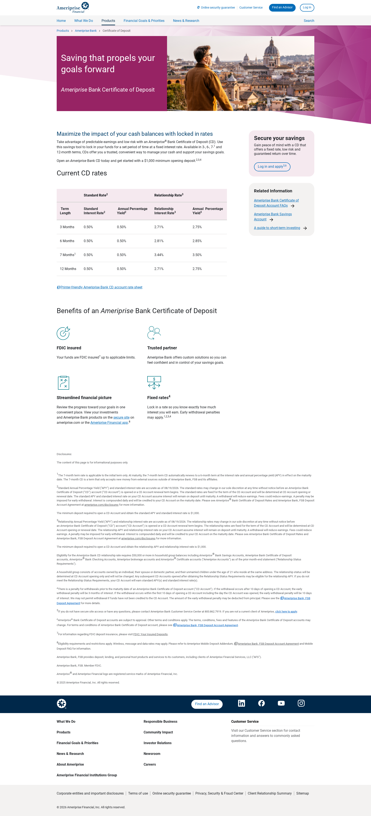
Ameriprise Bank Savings (273, 217)
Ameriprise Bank (86, 30)
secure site (121, 417)
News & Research (70, 754)
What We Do (66, 721)
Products (63, 30)
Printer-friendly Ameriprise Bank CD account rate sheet (101, 287)
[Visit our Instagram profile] (301, 704)
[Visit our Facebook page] (261, 704)
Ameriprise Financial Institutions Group (87, 775)
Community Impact (158, 732)
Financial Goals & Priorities (77, 743)
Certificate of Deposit (117, 30)
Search (309, 21)
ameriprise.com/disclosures (101, 504)
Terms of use (138, 793)
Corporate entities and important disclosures (90, 793)
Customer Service (251, 7)
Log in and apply (272, 166)
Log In (307, 7)
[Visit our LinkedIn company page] (241, 704)
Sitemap (302, 793)
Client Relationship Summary (270, 793)
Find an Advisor (282, 7)
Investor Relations (158, 743)
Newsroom (152, 754)
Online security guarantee (218, 7)
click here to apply (286, 611)
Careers (150, 764)
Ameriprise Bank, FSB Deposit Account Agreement (207, 625)
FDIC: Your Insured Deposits (150, 634)
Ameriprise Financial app (109, 423)
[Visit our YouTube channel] (281, 704)
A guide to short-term (281, 228)
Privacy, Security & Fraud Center (219, 793)
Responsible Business (160, 721)
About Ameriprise (70, 764)
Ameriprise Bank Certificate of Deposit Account (276, 203)
